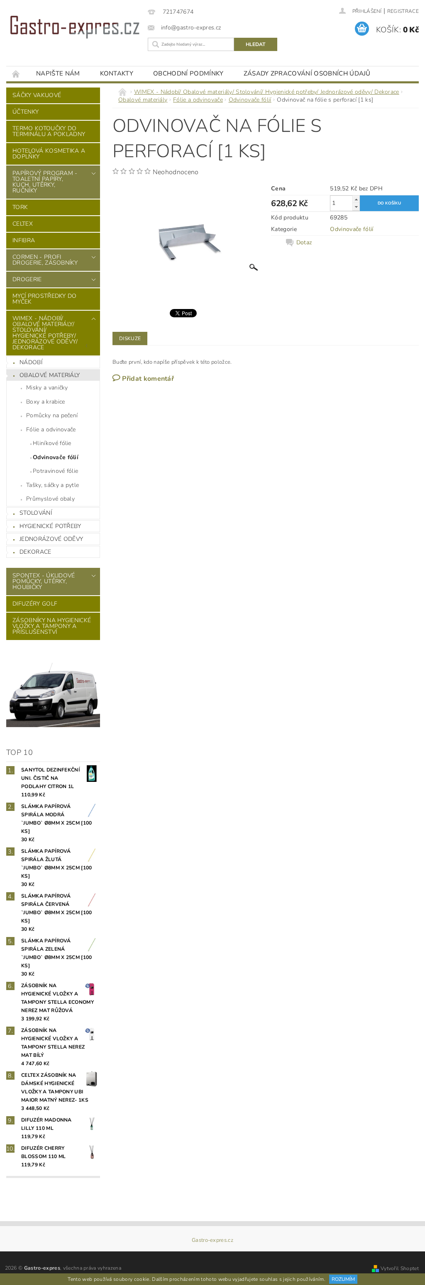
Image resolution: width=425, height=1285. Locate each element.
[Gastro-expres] (74, 27)
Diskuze (130, 338)
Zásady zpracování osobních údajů (307, 73)
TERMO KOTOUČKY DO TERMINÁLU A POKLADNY (48, 131)
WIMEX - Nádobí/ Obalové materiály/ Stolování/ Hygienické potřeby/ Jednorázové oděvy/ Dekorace (45, 332)
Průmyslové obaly (50, 499)
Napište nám (58, 73)
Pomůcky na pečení (52, 415)
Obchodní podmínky (188, 73)
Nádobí (31, 362)
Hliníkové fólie (52, 443)
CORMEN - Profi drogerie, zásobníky (45, 260)
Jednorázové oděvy (51, 539)
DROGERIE (27, 279)
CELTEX (22, 224)
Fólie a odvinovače (51, 429)
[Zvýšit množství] (356, 199)
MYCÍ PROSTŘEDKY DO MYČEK (44, 299)
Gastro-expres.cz (212, 1240)
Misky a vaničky (47, 388)
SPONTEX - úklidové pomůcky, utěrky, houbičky (43, 581)
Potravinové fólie (55, 471)
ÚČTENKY (25, 112)
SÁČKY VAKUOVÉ (36, 95)
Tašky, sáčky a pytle (52, 485)
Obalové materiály (50, 375)
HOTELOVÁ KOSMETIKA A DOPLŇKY (48, 154)
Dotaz (304, 242)
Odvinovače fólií (55, 457)
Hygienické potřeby (50, 526)
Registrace (403, 11)
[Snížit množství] (356, 207)
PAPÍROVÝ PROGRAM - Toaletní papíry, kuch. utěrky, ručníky (45, 182)
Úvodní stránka (16, 73)
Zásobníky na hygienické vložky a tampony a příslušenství (51, 626)
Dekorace (35, 552)
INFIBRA (23, 240)
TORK (20, 207)
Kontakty (117, 73)
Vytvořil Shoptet (400, 1268)
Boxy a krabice (45, 402)
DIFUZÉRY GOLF (34, 604)
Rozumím (343, 1279)
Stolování (36, 513)
